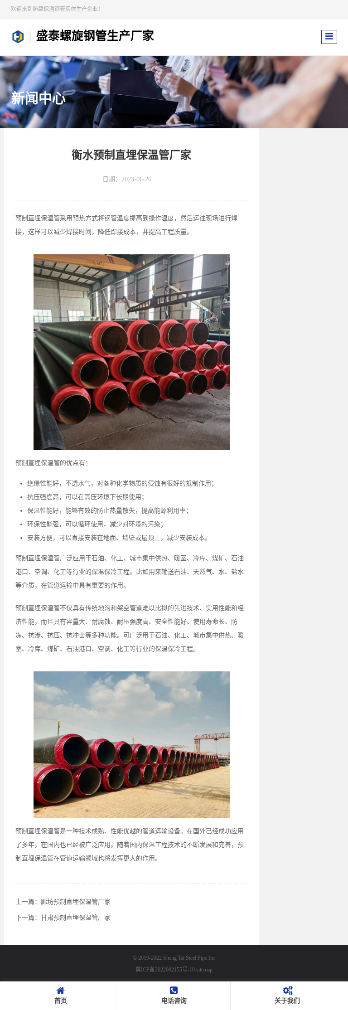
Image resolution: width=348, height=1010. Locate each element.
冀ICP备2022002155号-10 (165, 969)
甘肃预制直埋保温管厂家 (76, 917)
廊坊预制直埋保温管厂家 (76, 901)
